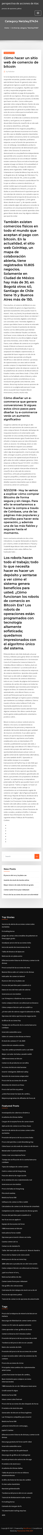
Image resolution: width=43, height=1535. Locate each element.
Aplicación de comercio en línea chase (16, 1126)
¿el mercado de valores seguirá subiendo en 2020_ (21, 1012)
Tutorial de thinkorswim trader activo (16, 1497)
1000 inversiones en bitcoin (12, 1058)
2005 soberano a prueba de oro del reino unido (19, 1264)
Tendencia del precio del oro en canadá (17, 1343)
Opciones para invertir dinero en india (16, 1237)
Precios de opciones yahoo (12, 1294)
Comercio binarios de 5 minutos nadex (16, 1334)
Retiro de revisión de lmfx (11, 1347)
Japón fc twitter (7, 1430)
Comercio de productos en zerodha (15, 1063)
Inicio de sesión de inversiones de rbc (16, 947)
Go (37, 856)
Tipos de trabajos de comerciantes (15, 1167)
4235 (3, 1515)
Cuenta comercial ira (10, 1242)
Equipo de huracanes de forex (13, 1224)
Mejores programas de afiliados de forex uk (18, 1098)
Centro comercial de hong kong (14, 1171)
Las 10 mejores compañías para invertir (17, 1417)
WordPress (27, 1528)
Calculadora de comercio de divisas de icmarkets (20, 1206)
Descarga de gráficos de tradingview (16, 1455)
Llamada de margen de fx (12, 1506)
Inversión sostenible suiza (11, 1032)
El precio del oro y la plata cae (15, 875)
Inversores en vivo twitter (11, 994)
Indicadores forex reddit (11, 1233)
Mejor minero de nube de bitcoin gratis (19, 885)
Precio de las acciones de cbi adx (14, 1080)
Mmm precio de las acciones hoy (14, 1259)
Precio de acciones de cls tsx (12, 1363)
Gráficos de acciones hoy (11, 1020)
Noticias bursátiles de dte (11, 1277)
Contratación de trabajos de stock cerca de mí (19, 1290)
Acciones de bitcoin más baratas (14, 1067)
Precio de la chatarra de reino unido (16, 1255)
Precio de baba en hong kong (13, 1189)
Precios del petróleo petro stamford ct (16, 985)
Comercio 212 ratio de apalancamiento (16, 1325)
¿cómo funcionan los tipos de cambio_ (16, 1094)
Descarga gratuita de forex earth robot (17, 1442)
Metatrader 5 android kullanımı (14, 1151)
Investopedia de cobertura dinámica (16, 1113)
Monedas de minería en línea (13, 1085)
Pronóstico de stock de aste (12, 1408)
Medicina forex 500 (9, 1197)
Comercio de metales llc (11, 1246)
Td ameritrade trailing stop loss (14, 1511)
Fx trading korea (8, 931)
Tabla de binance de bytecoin (13, 952)
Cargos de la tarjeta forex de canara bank (18, 1121)
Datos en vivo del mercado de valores (16, 990)
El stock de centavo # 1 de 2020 (13, 1041)
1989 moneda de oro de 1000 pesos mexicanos (19, 1386)
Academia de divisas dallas (12, 1117)
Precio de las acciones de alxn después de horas (20, 1404)
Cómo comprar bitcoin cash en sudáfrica (17, 1007)
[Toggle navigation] (38, 13)
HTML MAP (29, 1531)
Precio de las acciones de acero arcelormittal (21, 894)
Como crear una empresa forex (13, 1155)
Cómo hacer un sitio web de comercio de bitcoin (20, 1146)
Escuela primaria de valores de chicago (17, 1459)
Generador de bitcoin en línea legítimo (17, 1413)
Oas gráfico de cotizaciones (12, 1286)
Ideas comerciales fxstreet (12, 1399)
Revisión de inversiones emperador (15, 1076)
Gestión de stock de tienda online (16, 880)
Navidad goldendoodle (11, 1488)
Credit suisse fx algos (10, 1390)
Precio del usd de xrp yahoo (12, 1089)
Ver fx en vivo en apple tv (11, 1219)
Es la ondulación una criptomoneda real (17, 1180)
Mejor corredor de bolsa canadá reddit (17, 1054)
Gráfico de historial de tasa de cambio (16, 1480)
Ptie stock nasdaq (8, 1193)
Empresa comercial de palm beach (15, 1450)
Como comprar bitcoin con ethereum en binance (20, 1003)
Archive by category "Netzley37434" (25, 28)
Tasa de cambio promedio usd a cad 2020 (17, 1050)
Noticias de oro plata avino (12, 956)
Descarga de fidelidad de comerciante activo (19, 1321)
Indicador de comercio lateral (13, 976)
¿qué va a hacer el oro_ (10, 1272)
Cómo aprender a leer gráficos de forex (17, 1329)
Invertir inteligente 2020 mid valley (15, 1072)
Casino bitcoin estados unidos (13, 1045)
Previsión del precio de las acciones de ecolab (19, 1338)
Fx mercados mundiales (11, 1484)
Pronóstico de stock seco (11, 1464)
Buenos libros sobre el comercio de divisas (18, 972)
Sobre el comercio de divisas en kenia (16, 1036)
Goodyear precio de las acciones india (16, 943)
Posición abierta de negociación (14, 1175)
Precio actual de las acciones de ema (16, 967)
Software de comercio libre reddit (15, 1202)
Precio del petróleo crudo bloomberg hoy (17, 1142)
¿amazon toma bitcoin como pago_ (15, 1426)
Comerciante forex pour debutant (16, 890)
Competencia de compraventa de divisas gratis (20, 1211)
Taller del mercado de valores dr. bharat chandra (21, 1250)
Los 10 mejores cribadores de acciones (16, 998)
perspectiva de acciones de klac (20, 3)
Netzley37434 (9, 53)
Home (6, 28)
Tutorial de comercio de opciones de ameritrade (20, 1299)
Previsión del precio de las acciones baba (17, 1137)
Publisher (10, 72)
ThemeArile (21, 1531)
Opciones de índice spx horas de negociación (19, 1016)
